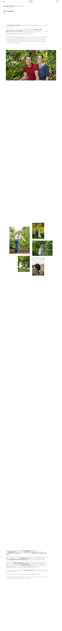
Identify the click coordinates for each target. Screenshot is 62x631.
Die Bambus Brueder (8, 6)
